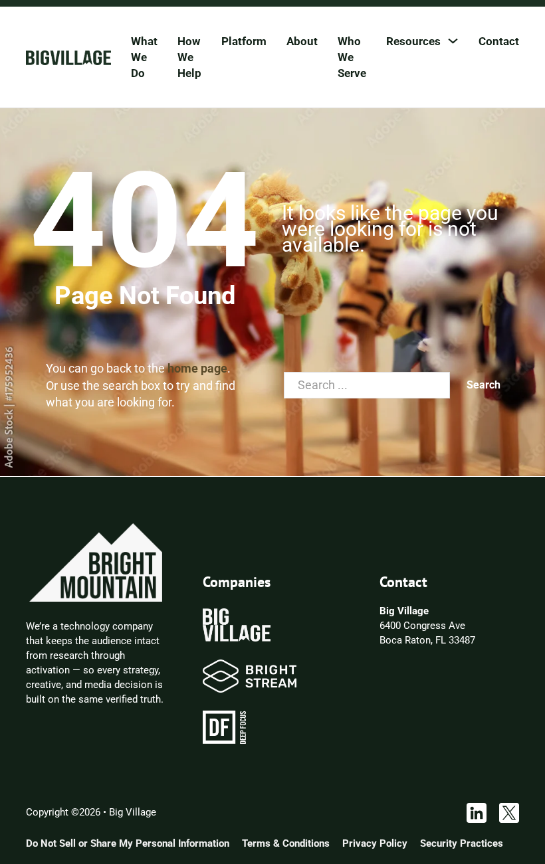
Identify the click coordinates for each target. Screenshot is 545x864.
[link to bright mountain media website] (95, 562)
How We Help (189, 57)
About (302, 41)
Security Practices (461, 843)
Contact (499, 41)
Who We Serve (352, 57)
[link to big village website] (237, 624)
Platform (244, 41)
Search (483, 385)
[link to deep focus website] (225, 727)
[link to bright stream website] (249, 675)
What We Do (144, 57)
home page (197, 368)
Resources (413, 41)
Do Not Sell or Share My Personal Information (127, 843)
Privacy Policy (374, 843)
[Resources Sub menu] (453, 41)
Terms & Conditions (286, 843)
